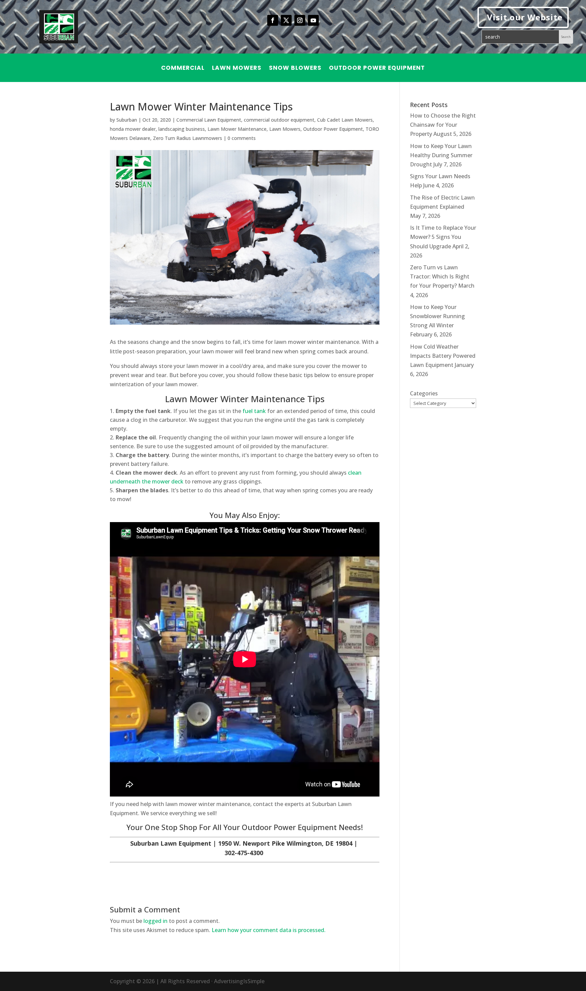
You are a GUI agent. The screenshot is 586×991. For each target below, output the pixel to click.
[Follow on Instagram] (299, 20)
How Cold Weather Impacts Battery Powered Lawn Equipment (442, 356)
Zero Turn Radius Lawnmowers (187, 138)
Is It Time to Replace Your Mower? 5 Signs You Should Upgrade (443, 237)
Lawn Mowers (236, 68)
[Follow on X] (286, 20)
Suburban (126, 120)
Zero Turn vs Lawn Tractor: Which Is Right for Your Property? (439, 276)
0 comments (242, 138)
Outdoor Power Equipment (377, 68)
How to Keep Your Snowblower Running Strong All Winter (437, 316)
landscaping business (181, 129)
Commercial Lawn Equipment (208, 120)
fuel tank (254, 411)
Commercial (182, 68)
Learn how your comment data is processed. (269, 930)
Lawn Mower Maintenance (237, 129)
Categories (424, 393)
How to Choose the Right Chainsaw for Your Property (443, 125)
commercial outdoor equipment (279, 120)
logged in (155, 921)
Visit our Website (525, 17)
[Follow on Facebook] (272, 20)
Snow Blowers (295, 68)
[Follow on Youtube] (313, 20)
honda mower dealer (133, 129)
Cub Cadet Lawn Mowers (345, 120)
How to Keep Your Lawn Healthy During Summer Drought (441, 155)
